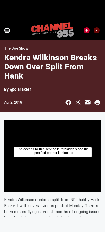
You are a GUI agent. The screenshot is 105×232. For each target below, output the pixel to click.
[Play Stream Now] (97, 30)
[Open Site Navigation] (7, 30)
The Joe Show (16, 48)
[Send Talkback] (87, 30)
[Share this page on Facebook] (68, 102)
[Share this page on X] (78, 102)
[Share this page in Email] (87, 102)
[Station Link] (52, 30)
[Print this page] (97, 102)
